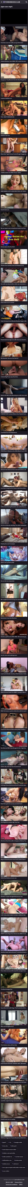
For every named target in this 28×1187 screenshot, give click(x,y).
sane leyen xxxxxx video (9, 1149)
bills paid (13, 1146)
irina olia (5, 1146)
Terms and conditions (11, 1184)
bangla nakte (18, 1142)
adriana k (16, 1163)
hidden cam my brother (9, 1153)
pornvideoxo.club (12, 2)
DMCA (20, 1184)
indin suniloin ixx (7, 1156)
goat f (4, 1142)
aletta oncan (6, 1163)
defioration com (7, 1160)
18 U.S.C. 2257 (9, 1182)
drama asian (18, 1160)
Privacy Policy (18, 1182)
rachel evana (19, 1156)
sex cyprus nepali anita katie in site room (14, 1167)
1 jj (10, 1142)
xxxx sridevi (6, 1171)
